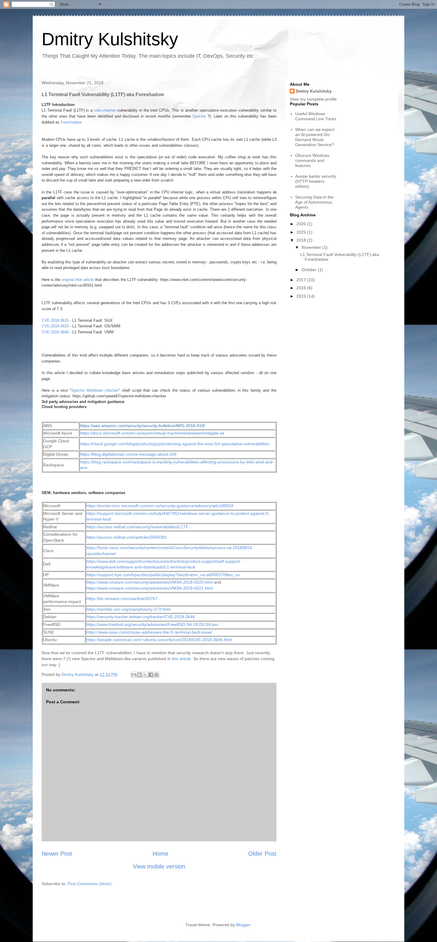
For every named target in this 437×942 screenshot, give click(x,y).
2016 (301, 287)
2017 (301, 279)
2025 (301, 232)
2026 (301, 223)
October (309, 269)
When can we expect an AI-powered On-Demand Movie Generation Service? (314, 137)
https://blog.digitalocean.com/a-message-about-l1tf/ (128, 454)
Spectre (199, 116)
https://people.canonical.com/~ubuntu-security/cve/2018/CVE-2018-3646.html (159, 639)
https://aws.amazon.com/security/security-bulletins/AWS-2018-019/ (142, 425)
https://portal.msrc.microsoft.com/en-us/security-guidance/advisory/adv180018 (159, 505)
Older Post (262, 853)
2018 (301, 240)
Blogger (243, 924)
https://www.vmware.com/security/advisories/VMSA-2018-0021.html (149, 588)
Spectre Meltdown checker (94, 390)
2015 (301, 296)
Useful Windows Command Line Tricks (315, 116)
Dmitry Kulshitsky (110, 39)
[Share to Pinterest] (156, 675)
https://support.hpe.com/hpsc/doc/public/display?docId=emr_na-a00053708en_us (163, 574)
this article (181, 658)
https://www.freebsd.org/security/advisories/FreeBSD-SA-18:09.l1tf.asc (152, 624)
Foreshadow (71, 122)
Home (160, 853)
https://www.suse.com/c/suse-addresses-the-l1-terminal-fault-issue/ (149, 632)
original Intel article (78, 279)
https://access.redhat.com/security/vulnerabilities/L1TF (137, 526)
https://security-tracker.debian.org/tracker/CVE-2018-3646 (140, 616)
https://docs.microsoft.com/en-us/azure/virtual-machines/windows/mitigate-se (152, 433)
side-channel (105, 110)
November (311, 247)
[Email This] (134, 675)
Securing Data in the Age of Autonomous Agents (314, 202)
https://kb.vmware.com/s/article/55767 (122, 598)
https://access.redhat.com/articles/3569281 (126, 537)
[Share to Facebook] (151, 675)
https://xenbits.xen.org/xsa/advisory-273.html (128, 609)
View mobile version (159, 866)
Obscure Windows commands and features (312, 160)
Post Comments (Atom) (89, 883)
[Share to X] (145, 675)
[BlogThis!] (139, 675)
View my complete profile (313, 99)
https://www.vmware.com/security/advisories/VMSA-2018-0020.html (149, 582)
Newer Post (57, 853)
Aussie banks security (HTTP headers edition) (315, 181)
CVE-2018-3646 (55, 332)
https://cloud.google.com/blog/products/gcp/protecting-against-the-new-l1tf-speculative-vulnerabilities (174, 443)
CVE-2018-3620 (55, 326)
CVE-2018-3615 (55, 320)
